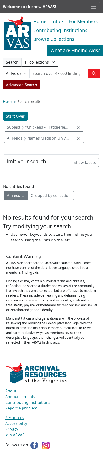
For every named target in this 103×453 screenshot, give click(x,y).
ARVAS (17, 33)
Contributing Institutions (60, 30)
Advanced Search (21, 84)
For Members (83, 21)
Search (12, 63)
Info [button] (55, 21)
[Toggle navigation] (93, 6)
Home (39, 21)
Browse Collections (53, 39)
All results (16, 195)
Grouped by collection (51, 195)
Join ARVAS (14, 434)
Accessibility (16, 423)
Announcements (20, 396)
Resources (14, 417)
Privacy (11, 429)
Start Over (15, 116)
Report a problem (21, 408)
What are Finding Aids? (75, 50)
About (10, 390)
